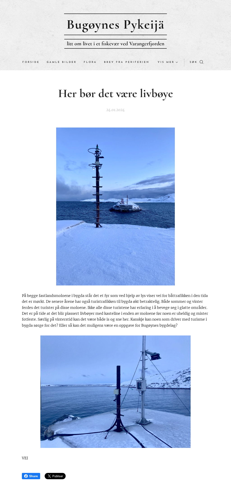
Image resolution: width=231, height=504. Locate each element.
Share (33, 476)
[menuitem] (32, 62)
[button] (196, 62)
